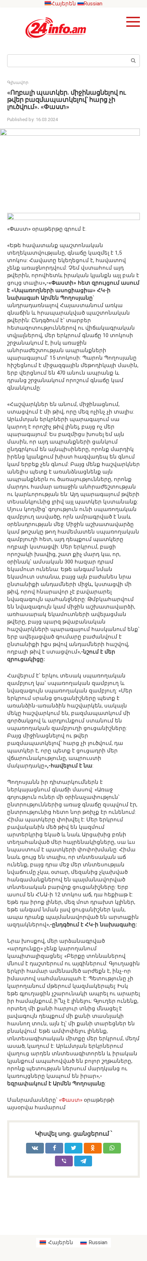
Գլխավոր (18, 82)
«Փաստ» (70, 1100)
